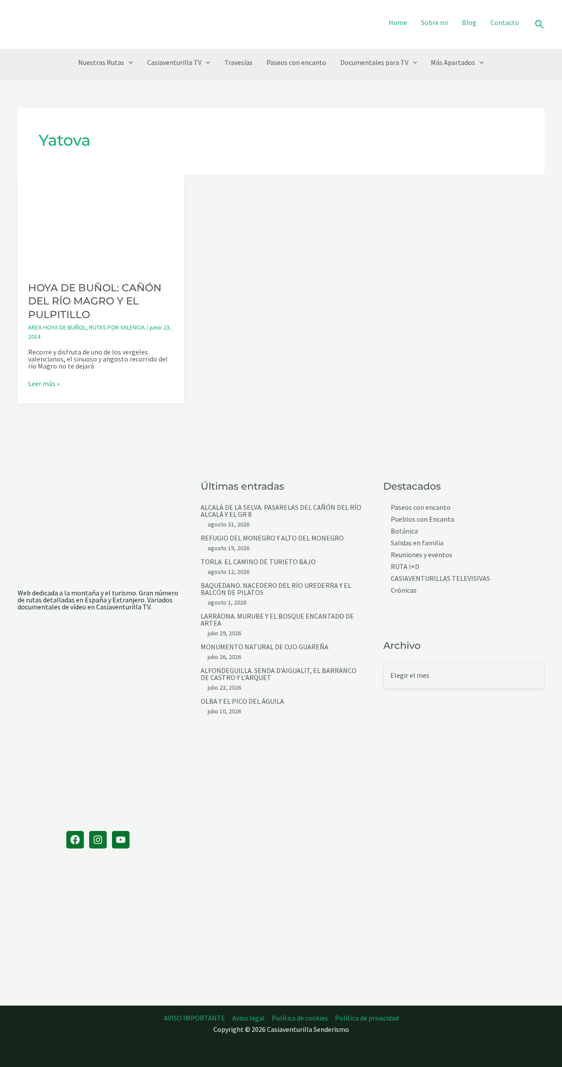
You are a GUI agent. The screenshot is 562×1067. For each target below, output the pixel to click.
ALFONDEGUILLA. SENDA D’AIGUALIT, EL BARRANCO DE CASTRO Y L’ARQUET (279, 674)
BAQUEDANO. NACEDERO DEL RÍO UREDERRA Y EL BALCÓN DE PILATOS (276, 589)
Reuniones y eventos (421, 555)
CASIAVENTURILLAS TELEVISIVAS (440, 578)
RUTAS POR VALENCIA (117, 327)
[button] (539, 25)
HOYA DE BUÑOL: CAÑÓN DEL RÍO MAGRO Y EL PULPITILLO (95, 301)
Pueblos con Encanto (422, 519)
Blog (469, 22)
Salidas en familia (417, 543)
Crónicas (404, 590)
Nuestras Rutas (101, 62)
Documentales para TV (374, 62)
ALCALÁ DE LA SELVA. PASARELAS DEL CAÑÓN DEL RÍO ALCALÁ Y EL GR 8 (281, 511)
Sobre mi (434, 22)
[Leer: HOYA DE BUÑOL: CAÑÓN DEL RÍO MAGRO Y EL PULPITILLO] (101, 221)
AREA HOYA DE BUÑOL (57, 327)
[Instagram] (98, 840)
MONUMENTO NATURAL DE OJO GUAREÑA (264, 646)
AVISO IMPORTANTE (194, 1017)
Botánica (404, 531)
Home (398, 22)
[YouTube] (121, 840)
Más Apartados (453, 62)
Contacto (504, 22)
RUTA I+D (405, 566)
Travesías (238, 62)
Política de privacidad (367, 1017)
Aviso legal (248, 1017)
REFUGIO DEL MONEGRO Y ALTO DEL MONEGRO (272, 537)
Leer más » (44, 383)
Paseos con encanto (296, 62)
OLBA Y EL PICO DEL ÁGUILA (242, 701)
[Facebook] (75, 840)
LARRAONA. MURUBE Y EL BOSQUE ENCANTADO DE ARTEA (277, 619)
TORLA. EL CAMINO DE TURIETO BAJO (258, 561)
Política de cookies (300, 1017)
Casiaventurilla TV (174, 62)
